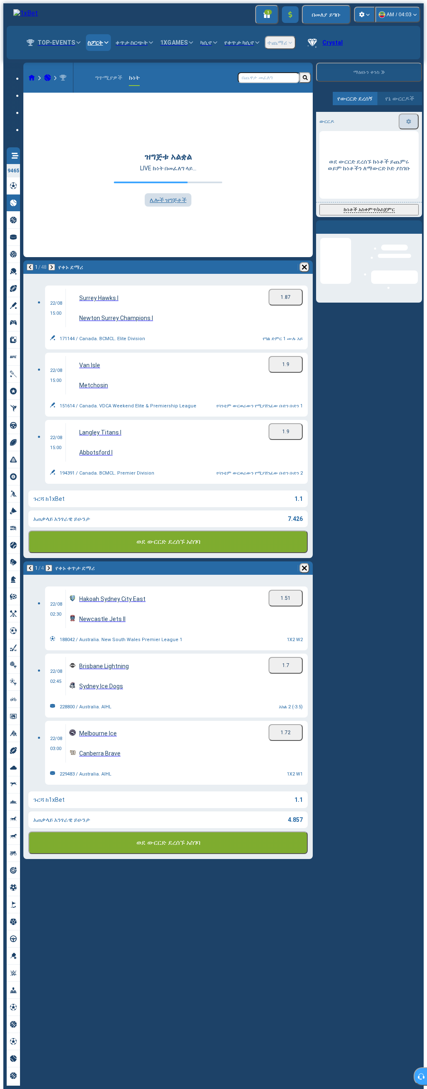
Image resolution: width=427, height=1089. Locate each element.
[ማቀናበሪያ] (364, 15)
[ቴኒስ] (48, 77)
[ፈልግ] (305, 77)
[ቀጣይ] (51, 267)
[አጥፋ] (304, 267)
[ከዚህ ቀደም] (30, 267)
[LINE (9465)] (32, 77)
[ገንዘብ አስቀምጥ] (290, 14)
